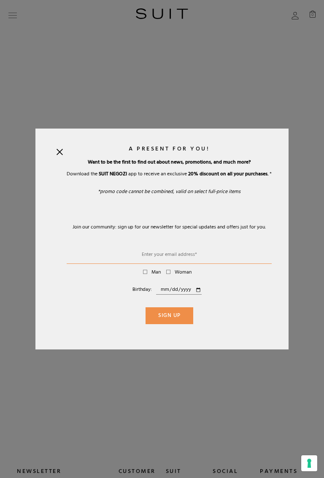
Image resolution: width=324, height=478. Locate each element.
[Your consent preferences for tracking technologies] (309, 463)
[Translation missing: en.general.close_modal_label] (60, 153)
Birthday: (142, 290)
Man (156, 272)
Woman (183, 272)
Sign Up (169, 316)
